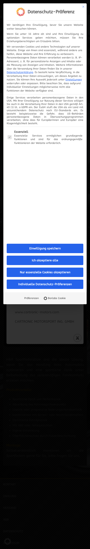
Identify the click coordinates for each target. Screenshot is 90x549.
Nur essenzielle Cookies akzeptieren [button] (45, 272)
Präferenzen (31, 298)
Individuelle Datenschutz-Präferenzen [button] (45, 284)
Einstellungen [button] (74, 79)
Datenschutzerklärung (20, 72)
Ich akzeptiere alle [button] (45, 260)
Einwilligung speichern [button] (45, 248)
